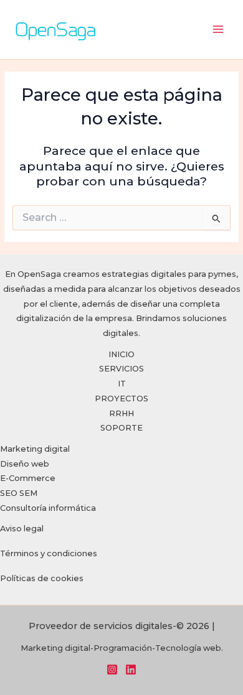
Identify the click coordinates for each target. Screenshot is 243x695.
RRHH (121, 413)
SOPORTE (121, 427)
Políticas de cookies (41, 578)
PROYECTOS (121, 398)
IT (122, 383)
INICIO (121, 354)
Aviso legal (22, 528)
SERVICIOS (121, 368)
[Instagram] (112, 669)
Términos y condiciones (48, 553)
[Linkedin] (130, 669)
